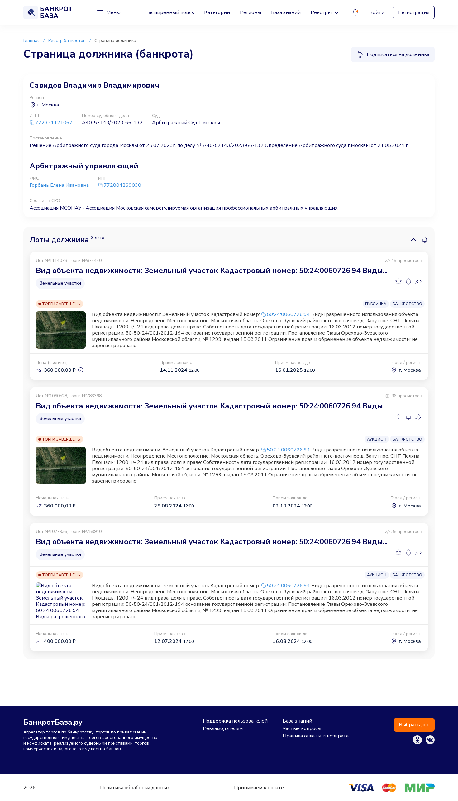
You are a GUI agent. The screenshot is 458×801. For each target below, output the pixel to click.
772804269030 (122, 185)
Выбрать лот (414, 724)
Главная (31, 41)
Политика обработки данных (135, 788)
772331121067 (54, 123)
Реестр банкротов (67, 41)
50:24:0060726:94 (288, 314)
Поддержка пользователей (235, 721)
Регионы (250, 12)
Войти (376, 12)
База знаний (286, 12)
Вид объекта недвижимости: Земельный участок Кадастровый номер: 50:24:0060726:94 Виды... (212, 270)
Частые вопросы (302, 728)
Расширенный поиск (169, 12)
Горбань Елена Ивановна (59, 185)
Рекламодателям (223, 728)
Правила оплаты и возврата (316, 736)
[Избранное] (398, 281)
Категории (217, 12)
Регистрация (413, 12)
